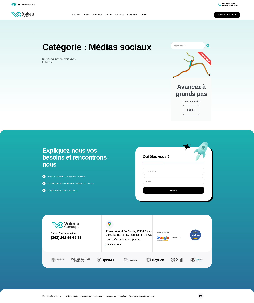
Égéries (109, 15)
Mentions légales (71, 296)
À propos (76, 15)
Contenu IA (97, 15)
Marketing (132, 15)
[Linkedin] (201, 296)
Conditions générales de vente (141, 296)
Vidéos (86, 15)
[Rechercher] (208, 45)
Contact (143, 15)
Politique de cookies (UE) (116, 296)
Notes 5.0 (176, 237)
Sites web (119, 15)
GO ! (191, 110)
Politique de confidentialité (92, 296)
